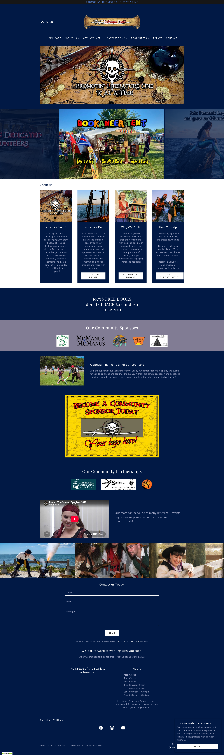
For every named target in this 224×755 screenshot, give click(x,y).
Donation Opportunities (170, 276)
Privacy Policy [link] (121, 641)
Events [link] (157, 38)
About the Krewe (93, 276)
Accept (198, 747)
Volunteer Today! (130, 276)
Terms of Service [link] (136, 641)
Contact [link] (171, 38)
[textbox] (112, 592)
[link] (42, 22)
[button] (72, 38)
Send (112, 633)
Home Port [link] (54, 38)
